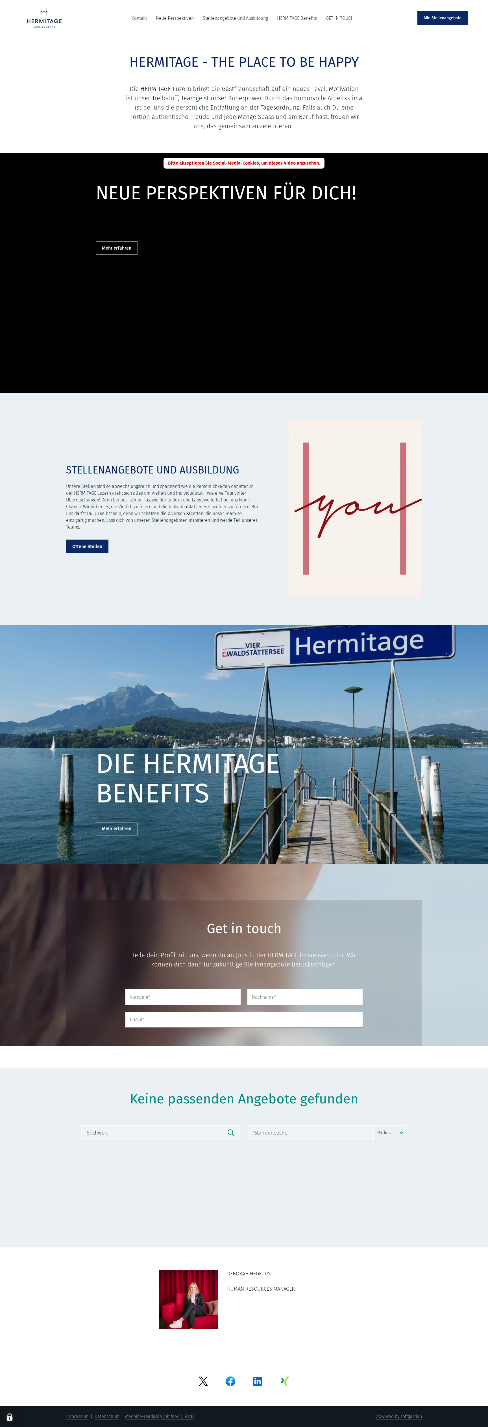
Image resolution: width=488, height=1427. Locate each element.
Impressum (77, 1416)
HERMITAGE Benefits (297, 18)
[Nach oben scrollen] (46, 18)
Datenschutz (107, 1416)
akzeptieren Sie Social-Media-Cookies (219, 163)
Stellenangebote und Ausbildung (235, 18)
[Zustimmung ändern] (9, 1417)
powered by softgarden (399, 1416)
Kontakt (139, 18)
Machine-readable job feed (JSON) (159, 1416)
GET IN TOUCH (340, 18)
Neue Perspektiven (175, 18)
